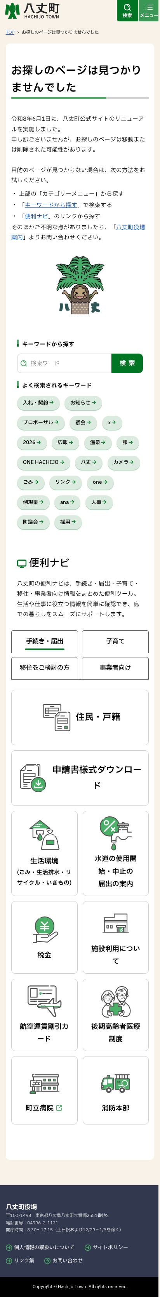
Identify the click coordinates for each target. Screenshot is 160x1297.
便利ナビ (36, 217)
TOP (10, 32)
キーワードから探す (51, 205)
